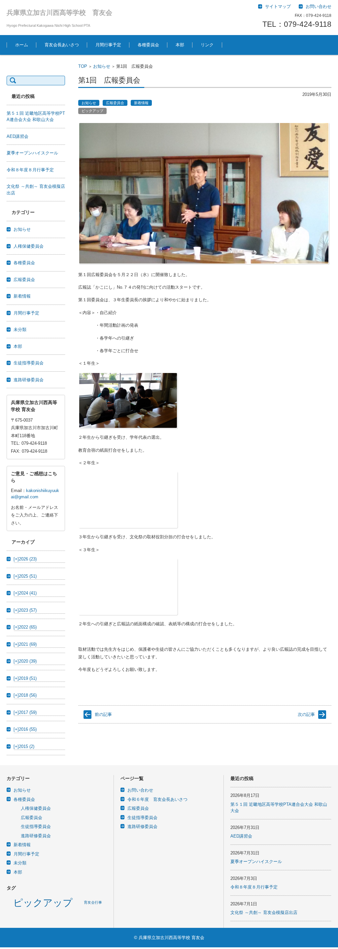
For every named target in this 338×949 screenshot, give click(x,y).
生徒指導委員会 (29, 362)
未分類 (20, 329)
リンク (207, 44)
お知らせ (101, 66)
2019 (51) (25, 678)
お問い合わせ (140, 790)
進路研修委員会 (29, 379)
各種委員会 (148, 44)
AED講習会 (17, 136)
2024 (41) (25, 593)
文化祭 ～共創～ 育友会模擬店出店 (263, 912)
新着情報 (141, 103)
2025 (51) (25, 576)
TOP (82, 66)
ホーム (21, 44)
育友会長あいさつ (62, 44)
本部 (180, 44)
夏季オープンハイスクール (32, 152)
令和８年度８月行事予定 (30, 169)
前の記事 (103, 714)
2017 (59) (25, 712)
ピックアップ (92, 111)
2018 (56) (25, 695)
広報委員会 (115, 103)
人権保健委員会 (29, 246)
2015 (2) (24, 746)
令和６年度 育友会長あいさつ (157, 799)
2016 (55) (25, 729)
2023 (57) (25, 610)
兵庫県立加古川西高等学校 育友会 (59, 12)
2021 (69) (25, 644)
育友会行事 (93, 902)
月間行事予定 (108, 44)
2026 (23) (25, 559)
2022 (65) (25, 627)
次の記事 (306, 714)
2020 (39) (25, 661)
